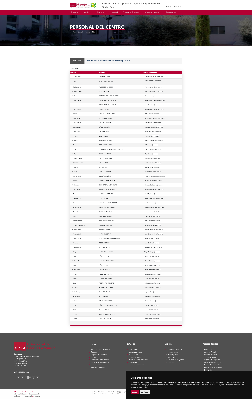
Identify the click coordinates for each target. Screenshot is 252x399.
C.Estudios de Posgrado (175, 360)
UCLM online (133, 355)
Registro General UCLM (213, 367)
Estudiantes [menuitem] (101, 12)
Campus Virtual (210, 352)
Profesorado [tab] (77, 61)
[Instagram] (29, 377)
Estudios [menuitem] (87, 12)
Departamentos (172, 352)
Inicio (75, 32)
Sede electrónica (210, 357)
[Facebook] (18, 377)
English (168, 6)
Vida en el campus (135, 357)
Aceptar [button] (135, 392)
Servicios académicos (136, 365)
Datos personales (34, 394)
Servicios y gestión (98, 365)
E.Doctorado (171, 357)
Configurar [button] (145, 392)
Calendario (133, 362)
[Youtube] (33, 377)
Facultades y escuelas (174, 349)
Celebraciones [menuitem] (171, 12)
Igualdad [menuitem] (115, 12)
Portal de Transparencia (100, 362)
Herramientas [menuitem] (177, 6)
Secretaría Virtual (210, 355)
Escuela (80, 32)
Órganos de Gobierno (99, 355)
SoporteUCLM (22, 372)
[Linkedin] (26, 377)
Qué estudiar (133, 349)
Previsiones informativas (100, 360)
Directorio (208, 370)
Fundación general (98, 367)
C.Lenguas (170, 362)
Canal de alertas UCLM (212, 362)
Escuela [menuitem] (73, 12)
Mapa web (36, 396)
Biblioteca (208, 349)
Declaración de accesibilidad (23, 396)
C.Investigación (172, 355)
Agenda (93, 357)
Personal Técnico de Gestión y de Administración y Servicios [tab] (108, 61)
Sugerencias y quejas (212, 360)
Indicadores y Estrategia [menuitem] (152, 12)
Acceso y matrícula (135, 352)
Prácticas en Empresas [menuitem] (131, 12)
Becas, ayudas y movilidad (138, 360)
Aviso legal (17, 394)
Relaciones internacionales (101, 349)
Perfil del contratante (212, 365)
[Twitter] (22, 377)
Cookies (24, 394)
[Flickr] (37, 377)
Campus (94, 352)
